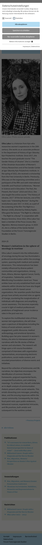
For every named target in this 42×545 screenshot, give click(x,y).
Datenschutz (35, 46)
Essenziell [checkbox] (8, 18)
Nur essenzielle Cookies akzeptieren (21, 36)
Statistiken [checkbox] (19, 18)
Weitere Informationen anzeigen (20, 42)
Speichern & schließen (21, 30)
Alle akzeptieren (21, 24)
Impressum (26, 46)
